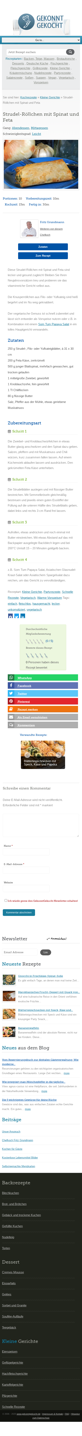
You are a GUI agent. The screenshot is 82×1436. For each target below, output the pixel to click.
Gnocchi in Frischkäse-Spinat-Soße (40, 975)
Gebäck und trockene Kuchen (21, 1215)
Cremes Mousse (13, 1272)
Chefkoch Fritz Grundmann (17, 1140)
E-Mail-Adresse (14, 864)
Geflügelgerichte (12, 1362)
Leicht (36, 134)
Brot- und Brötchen (14, 1204)
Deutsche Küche (37, 63)
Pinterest (23, 701)
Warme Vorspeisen (49, 597)
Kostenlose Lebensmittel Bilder (20, 1157)
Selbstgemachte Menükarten (18, 1166)
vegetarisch (34, 609)
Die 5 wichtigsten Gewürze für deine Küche (29, 1099)
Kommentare (26, 725)
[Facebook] (10, 616)
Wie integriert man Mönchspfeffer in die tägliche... (33, 1081)
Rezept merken (27, 709)
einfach (12, 603)
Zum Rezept (43, 255)
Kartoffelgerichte (12, 1384)
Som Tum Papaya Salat (53, 324)
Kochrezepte (28, 97)
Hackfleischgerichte (15, 1373)
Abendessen (20, 128)
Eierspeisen (9, 1351)
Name (8, 846)
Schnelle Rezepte (13, 1406)
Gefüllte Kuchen (12, 1226)
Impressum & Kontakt (52, 1414)
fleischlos (25, 603)
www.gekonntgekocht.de (28, 1414)
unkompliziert (16, 609)
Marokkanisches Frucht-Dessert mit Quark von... (49, 992)
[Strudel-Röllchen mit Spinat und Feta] (41, 164)
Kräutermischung (21, 73)
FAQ (67, 1414)
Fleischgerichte (20, 68)
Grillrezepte (40, 68)
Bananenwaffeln (28, 1028)
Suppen (41, 77)
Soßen (29, 77)
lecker (56, 603)
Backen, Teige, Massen (39, 58)
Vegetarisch (66, 77)
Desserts (18, 63)
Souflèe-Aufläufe (12, 1316)
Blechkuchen (10, 1193)
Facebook (24, 685)
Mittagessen (39, 128)
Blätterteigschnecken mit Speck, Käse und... (45, 1010)
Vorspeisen (41, 82)
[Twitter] (16, 616)
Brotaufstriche (66, 58)
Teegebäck (9, 1327)
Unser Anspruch (11, 1131)
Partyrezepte (62, 73)
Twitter (22, 693)
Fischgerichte (59, 63)
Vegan (52, 77)
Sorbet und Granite (14, 1305)
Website (8, 882)
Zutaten (43, 246)
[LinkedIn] (22, 616)
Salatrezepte (14, 77)
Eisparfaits (9, 1283)
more (66, 1073)
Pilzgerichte (9, 1395)
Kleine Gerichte (60, 68)
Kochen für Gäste (12, 1148)
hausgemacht (41, 603)
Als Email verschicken (32, 717)
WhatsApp (24, 677)
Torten (6, 1248)
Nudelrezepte (43, 73)
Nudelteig (8, 1237)
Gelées (6, 1294)
